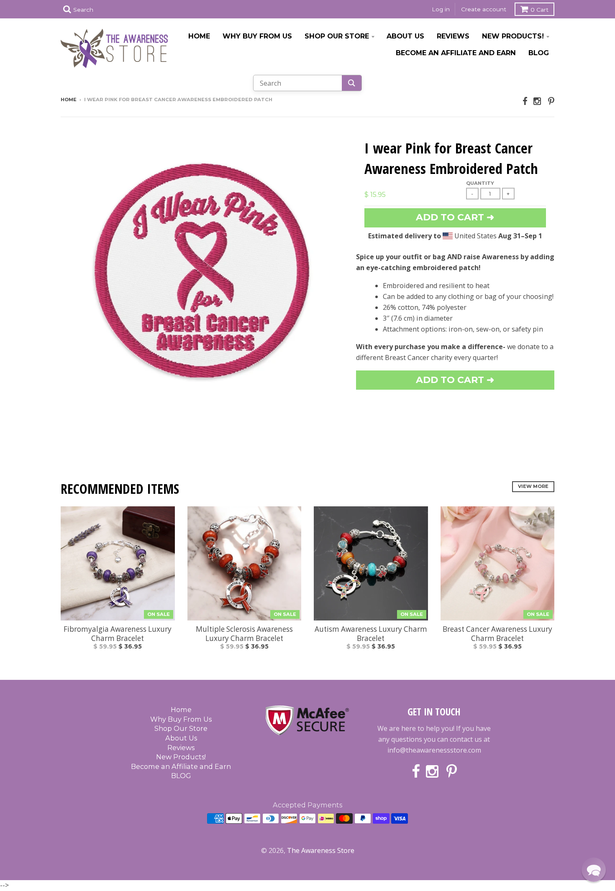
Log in (441, 9)
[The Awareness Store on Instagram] (537, 101)
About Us (405, 36)
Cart (539, 9)
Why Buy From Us (257, 36)
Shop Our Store (337, 36)
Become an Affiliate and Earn (456, 53)
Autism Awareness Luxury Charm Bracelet (371, 634)
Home (199, 36)
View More (533, 486)
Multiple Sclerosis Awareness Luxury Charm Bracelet (244, 634)
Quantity (480, 183)
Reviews (453, 36)
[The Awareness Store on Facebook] (525, 101)
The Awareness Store (320, 850)
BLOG (538, 53)
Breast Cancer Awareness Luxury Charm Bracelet (497, 634)
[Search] (351, 83)
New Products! (513, 36)
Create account (483, 9)
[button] (594, 870)
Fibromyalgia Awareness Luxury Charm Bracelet (118, 634)
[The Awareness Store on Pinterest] (551, 101)
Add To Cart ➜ (455, 380)
